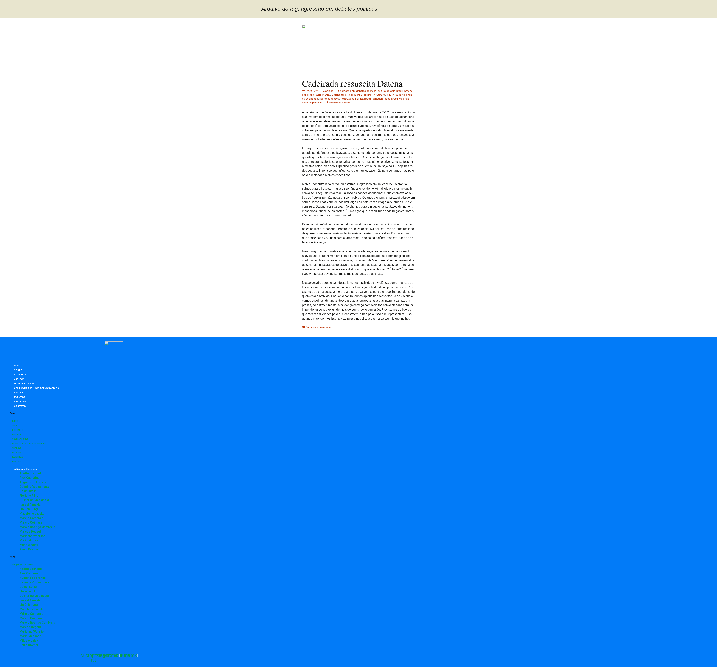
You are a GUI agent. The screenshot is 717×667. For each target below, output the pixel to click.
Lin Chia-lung (29, 509)
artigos (329, 90)
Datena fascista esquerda (347, 94)
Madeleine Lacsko (339, 102)
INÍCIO (17, 365)
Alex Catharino (30, 477)
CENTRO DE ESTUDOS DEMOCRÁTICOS (36, 388)
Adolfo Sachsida (31, 473)
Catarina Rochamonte (34, 486)
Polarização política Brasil (356, 98)
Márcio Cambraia (31, 518)
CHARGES (19, 392)
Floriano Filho (29, 495)
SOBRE (18, 370)
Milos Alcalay (29, 545)
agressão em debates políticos (358, 90)
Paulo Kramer (29, 549)
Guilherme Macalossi (34, 500)
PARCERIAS (20, 401)
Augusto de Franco (33, 482)
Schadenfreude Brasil (385, 98)
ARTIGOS (19, 379)
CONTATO (20, 406)
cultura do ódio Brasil (390, 90)
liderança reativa (329, 98)
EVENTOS (19, 397)
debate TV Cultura (374, 94)
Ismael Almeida (30, 504)
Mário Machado (30, 540)
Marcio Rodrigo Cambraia (37, 527)
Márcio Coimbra (31, 522)
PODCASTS (20, 374)
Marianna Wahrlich (32, 536)
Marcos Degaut (30, 531)
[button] (114, 413)
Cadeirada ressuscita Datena (352, 83)
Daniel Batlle (28, 491)
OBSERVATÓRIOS (24, 383)
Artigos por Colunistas (25, 469)
